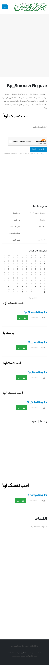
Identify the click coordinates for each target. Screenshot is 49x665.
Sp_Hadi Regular (37, 342)
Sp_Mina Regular (37, 372)
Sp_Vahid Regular (37, 402)
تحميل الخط (37, 149)
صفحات (10, 652)
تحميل (21, 318)
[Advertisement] (24, 44)
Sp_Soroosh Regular (35, 312)
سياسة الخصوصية (35, 652)
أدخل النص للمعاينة (40, 127)
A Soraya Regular (37, 495)
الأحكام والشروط (21, 652)
